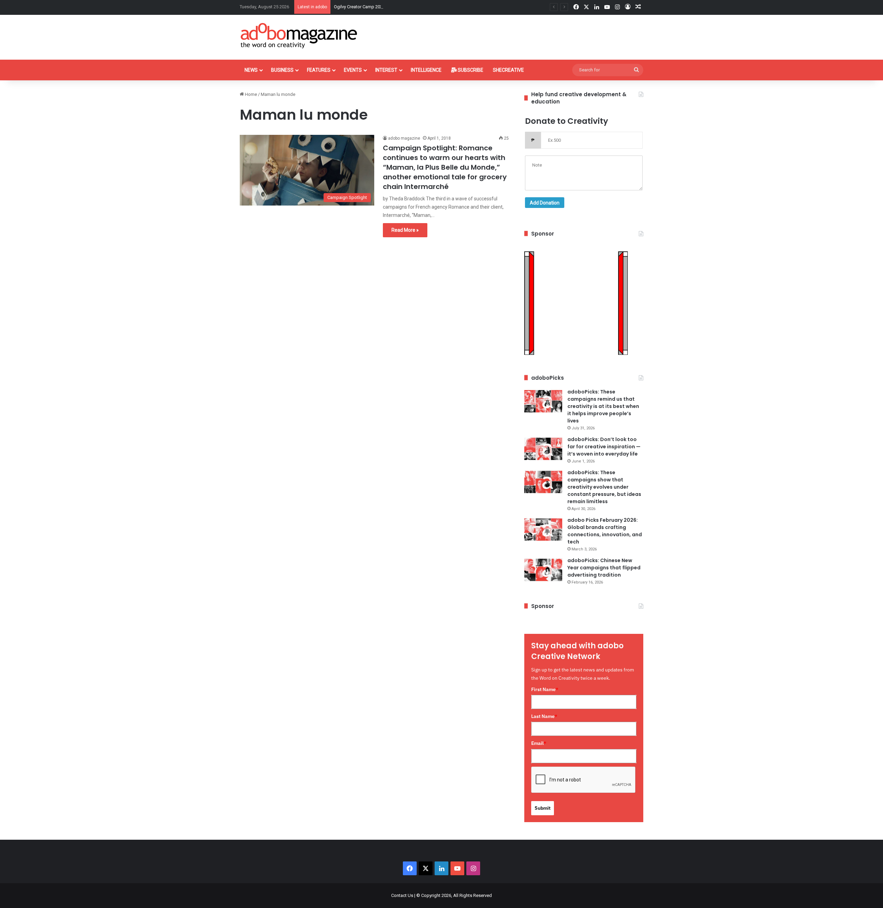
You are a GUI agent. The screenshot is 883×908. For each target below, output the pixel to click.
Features (318, 70)
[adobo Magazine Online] (299, 35)
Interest (386, 70)
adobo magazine (404, 138)
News (251, 70)
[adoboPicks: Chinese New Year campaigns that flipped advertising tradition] (543, 570)
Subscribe (470, 70)
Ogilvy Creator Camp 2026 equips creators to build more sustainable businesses (413, 6)
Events (353, 70)
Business (282, 70)
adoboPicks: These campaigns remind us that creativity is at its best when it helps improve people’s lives (603, 406)
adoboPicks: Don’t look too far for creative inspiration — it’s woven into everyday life (604, 446)
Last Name (544, 716)
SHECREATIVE (508, 70)
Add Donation (544, 203)
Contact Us (402, 895)
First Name (544, 689)
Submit (542, 808)
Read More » (405, 230)
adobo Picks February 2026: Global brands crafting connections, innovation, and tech (604, 531)
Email (538, 743)
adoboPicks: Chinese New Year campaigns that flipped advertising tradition (604, 567)
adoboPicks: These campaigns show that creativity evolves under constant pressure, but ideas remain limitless (604, 487)
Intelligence (426, 70)
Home (250, 94)
